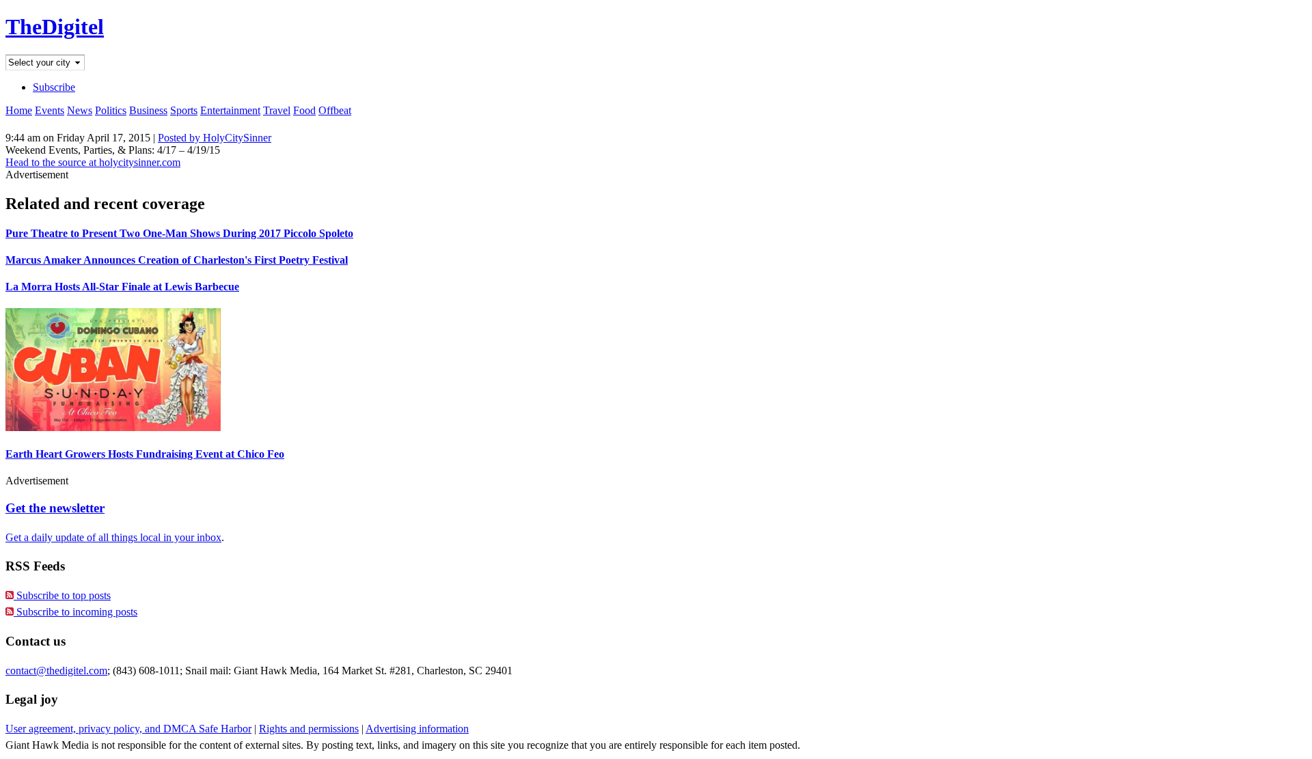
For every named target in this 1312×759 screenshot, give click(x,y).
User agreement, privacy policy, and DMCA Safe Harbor (128, 728)
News (79, 110)
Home (18, 110)
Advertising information (417, 728)
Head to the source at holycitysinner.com (92, 162)
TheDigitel (54, 26)
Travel (276, 110)
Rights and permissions (309, 728)
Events (49, 110)
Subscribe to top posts (62, 595)
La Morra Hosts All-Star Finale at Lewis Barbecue (122, 286)
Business (148, 110)
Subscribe (54, 87)
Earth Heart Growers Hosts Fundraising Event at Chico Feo (144, 454)
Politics (110, 110)
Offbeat (334, 110)
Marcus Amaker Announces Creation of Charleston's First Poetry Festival (176, 260)
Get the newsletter (55, 508)
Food (304, 110)
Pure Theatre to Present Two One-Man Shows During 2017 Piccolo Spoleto (179, 233)
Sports (183, 110)
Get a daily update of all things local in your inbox (113, 537)
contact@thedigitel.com (56, 670)
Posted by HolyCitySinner (214, 137)
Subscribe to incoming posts (75, 612)
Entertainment (230, 110)
